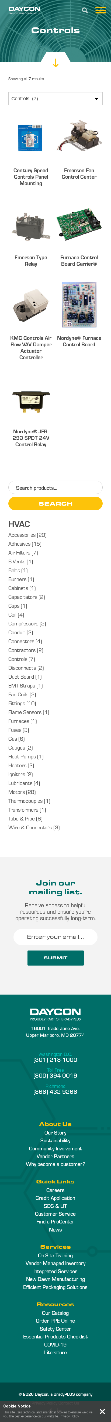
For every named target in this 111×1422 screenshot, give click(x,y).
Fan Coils (18, 694)
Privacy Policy (69, 1416)
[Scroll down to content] (55, 58)
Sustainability (55, 1140)
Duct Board (21, 676)
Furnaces (18, 720)
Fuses (14, 729)
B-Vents (16, 561)
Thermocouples (25, 800)
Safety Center (55, 1328)
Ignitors (16, 773)
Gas (12, 738)
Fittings (16, 703)
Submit (56, 958)
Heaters (17, 765)
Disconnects (22, 667)
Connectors (21, 641)
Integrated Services (55, 1271)
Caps (13, 605)
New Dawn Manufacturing (55, 1279)
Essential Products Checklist (55, 1336)
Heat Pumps (22, 756)
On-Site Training (55, 1255)
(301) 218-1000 (55, 1059)
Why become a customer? (55, 1164)
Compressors (23, 623)
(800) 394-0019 (55, 1075)
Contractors (22, 649)
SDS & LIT (55, 1206)
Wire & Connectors (30, 827)
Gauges (16, 747)
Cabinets (18, 587)
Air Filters (19, 552)
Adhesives (19, 543)
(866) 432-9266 (55, 1091)
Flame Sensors (24, 711)
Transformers (23, 809)
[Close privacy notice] (102, 1411)
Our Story (55, 1132)
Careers (55, 1190)
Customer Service (55, 1213)
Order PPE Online (55, 1320)
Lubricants (20, 782)
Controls (17, 658)
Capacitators (22, 596)
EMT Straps (21, 685)
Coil (12, 614)
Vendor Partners (55, 1156)
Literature (55, 1352)
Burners (17, 578)
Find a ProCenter (55, 1221)
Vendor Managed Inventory (55, 1263)
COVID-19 (55, 1344)
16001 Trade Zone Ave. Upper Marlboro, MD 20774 (55, 1031)
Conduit (16, 632)
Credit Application (55, 1198)
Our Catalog (55, 1313)
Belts (14, 570)
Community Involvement (55, 1148)
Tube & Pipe (21, 818)
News (55, 1229)
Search (56, 503)
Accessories (22, 534)
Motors (16, 791)
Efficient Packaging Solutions (55, 1287)
